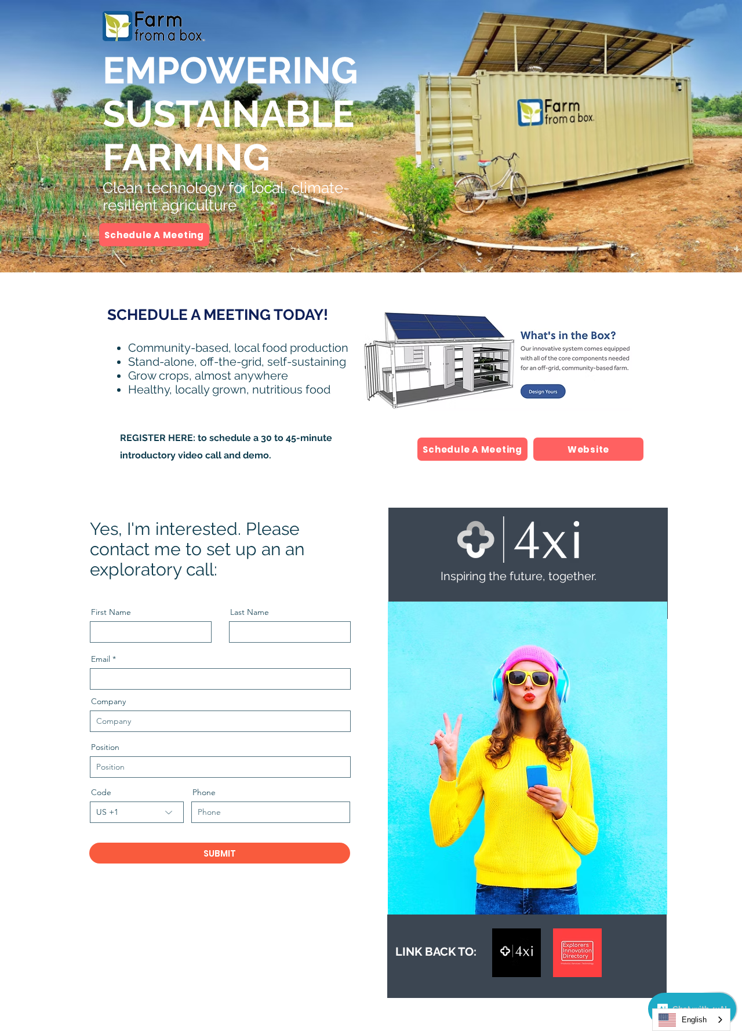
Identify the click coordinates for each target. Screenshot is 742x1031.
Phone (204, 792)
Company (108, 701)
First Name (111, 612)
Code (101, 792)
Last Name (249, 612)
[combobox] (691, 1019)
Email (100, 659)
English (694, 1019)
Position (105, 747)
